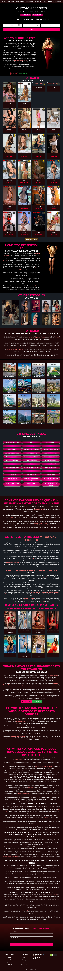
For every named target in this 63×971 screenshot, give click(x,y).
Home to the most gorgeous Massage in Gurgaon (31, 570)
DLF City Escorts (12, 474)
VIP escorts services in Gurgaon (16, 685)
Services (9, 962)
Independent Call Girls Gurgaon (12, 471)
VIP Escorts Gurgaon (21, 549)
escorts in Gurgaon (39, 509)
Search (31, 29)
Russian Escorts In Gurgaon (12, 463)
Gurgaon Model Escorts (31, 463)
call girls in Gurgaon (34, 285)
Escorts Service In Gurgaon (31, 471)
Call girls (45, 336)
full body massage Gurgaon (38, 592)
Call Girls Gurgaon (31, 446)
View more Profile (32, 239)
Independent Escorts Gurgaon (50, 449)
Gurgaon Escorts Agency (51, 467)
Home (4, 1)
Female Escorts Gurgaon (50, 460)
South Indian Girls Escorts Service (51, 463)
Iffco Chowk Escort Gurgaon (12, 460)
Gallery (44, 1)
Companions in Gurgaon (40, 523)
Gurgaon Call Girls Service (12, 456)
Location (9, 964)
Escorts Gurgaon (12, 449)
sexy (12, 517)
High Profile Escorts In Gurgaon (50, 478)
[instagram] (37, 958)
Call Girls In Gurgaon (50, 442)
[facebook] (39, 958)
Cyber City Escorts (12, 478)
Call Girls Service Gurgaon (50, 456)
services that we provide (41, 577)
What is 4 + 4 (14, 937)
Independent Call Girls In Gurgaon (31, 449)
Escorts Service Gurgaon (31, 460)
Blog (50, 1)
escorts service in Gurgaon (10, 856)
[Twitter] (33, 958)
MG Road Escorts (51, 474)
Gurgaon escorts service (24, 793)
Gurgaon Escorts (31, 442)
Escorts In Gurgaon (50, 446)
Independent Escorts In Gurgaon (12, 453)
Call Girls (57, 337)
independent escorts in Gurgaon (43, 766)
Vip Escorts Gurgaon (31, 483)
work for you (9, 867)
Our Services (20, 1)
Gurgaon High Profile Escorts (12, 467)
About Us (11, 1)
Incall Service (37, 701)
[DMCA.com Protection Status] (53, 954)
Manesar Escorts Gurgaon (12, 483)
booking (5, 260)
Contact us (58, 1)
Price (37, 1)
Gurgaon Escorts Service (31, 453)
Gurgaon (56, 771)
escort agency (18, 759)
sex (26, 506)
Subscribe (31, 945)
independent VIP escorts (12, 562)
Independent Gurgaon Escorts (31, 467)
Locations (30, 1)
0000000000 (26, 14)
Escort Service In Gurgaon (12, 442)
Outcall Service (27, 701)
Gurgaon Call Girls (12, 446)
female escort (53, 894)
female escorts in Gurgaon (18, 736)
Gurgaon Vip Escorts (31, 474)
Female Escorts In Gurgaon (50, 453)
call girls (30, 787)
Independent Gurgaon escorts (37, 337)
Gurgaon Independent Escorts (31, 456)
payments (45, 817)
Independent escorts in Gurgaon (14, 349)
